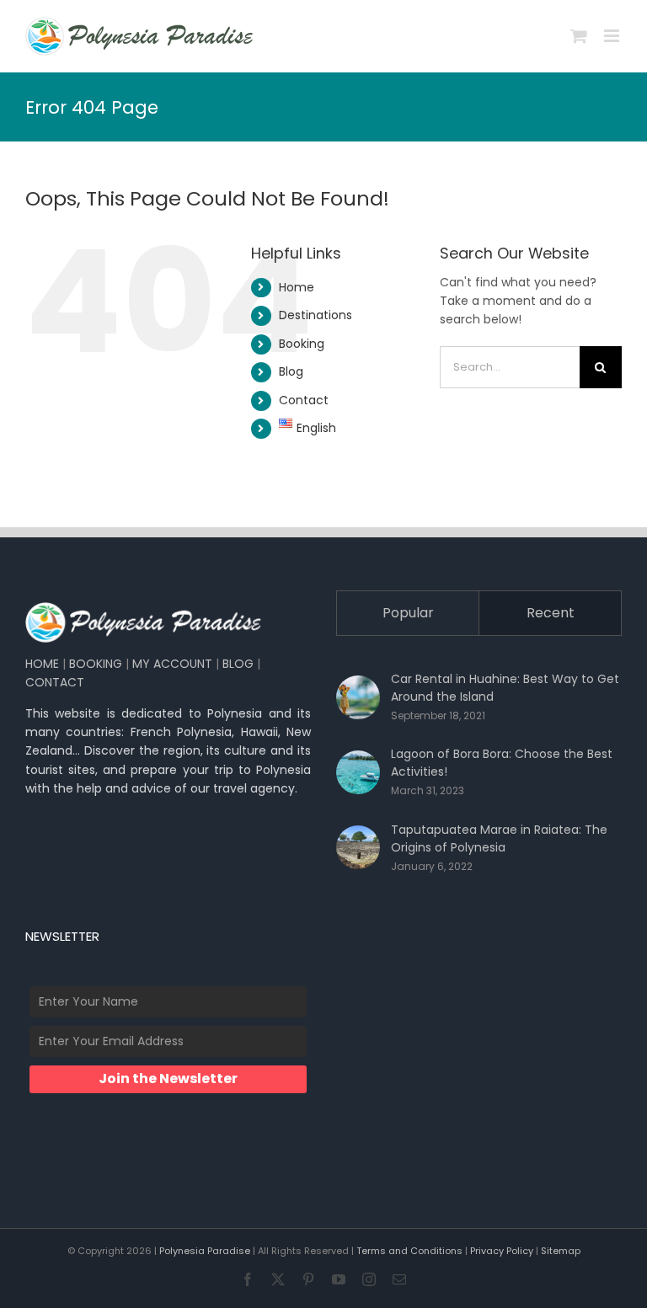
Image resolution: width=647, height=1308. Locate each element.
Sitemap (560, 1250)
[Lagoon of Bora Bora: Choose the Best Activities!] (358, 772)
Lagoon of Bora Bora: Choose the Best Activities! (501, 762)
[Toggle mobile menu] (613, 36)
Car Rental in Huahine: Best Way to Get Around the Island (505, 687)
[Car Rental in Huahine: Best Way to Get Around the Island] (358, 697)
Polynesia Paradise (204, 1250)
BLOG (238, 663)
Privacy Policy (501, 1250)
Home (296, 287)
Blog (291, 371)
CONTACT (54, 682)
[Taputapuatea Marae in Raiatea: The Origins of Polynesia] (358, 847)
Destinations (315, 315)
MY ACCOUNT (172, 663)
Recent (551, 612)
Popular (408, 612)
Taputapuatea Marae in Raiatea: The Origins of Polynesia (499, 838)
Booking (301, 343)
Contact (304, 400)
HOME (42, 663)
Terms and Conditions (409, 1250)
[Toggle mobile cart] (578, 36)
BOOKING (95, 663)
